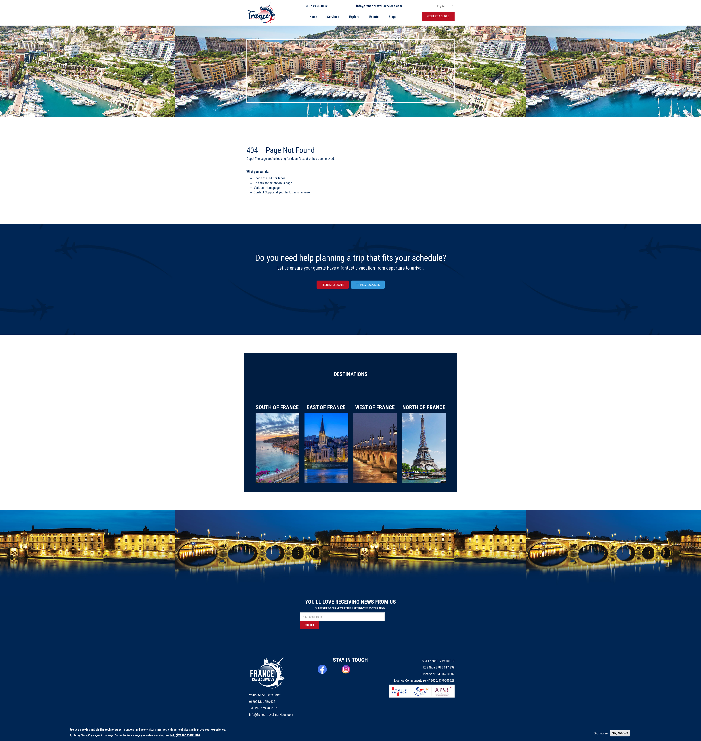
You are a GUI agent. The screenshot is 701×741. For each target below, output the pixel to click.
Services (333, 17)
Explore (354, 17)
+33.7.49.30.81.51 (316, 6)
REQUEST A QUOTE (438, 16)
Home (313, 17)
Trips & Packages (368, 285)
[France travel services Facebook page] (327, 669)
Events (374, 17)
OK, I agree (601, 733)
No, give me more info (185, 735)
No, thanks (620, 733)
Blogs (392, 17)
